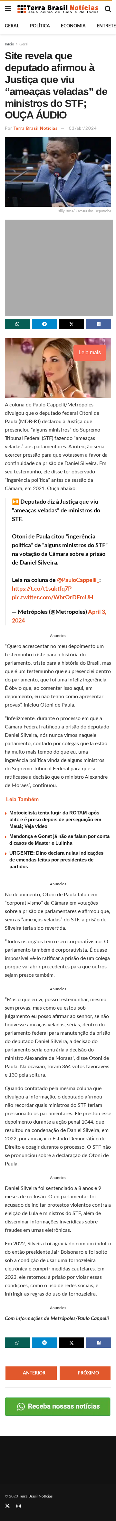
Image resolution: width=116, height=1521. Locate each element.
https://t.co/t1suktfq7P (41, 589)
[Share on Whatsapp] (17, 324)
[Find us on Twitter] (7, 1506)
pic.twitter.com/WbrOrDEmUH (52, 598)
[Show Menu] (8, 9)
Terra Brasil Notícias (36, 129)
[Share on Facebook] (98, 324)
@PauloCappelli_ (78, 580)
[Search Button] (108, 9)
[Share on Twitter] (71, 324)
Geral (12, 26)
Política (40, 26)
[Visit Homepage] (57, 9)
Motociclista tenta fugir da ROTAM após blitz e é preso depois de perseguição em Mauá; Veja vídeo (55, 819)
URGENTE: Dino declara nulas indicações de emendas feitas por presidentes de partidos (56, 859)
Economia (73, 26)
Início (9, 44)
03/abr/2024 (83, 129)
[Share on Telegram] (44, 324)
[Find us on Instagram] (18, 1506)
